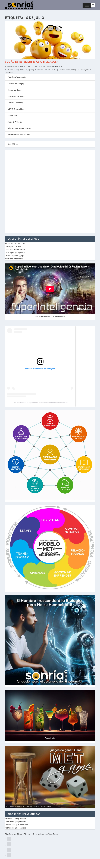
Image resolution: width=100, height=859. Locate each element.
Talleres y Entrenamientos (19, 128)
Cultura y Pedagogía (17, 83)
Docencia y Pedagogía (14, 255)
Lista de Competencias (15, 249)
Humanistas (22, 824)
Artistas (8, 818)
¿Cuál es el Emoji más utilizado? (31, 62)
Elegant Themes (24, 834)
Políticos (9, 828)
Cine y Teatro (20, 818)
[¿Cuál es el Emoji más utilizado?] (50, 58)
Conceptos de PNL (13, 246)
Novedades (13, 115)
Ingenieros (21, 821)
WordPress (53, 834)
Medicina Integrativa (14, 258)
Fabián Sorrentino (25, 66)
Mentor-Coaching (15, 102)
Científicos (9, 821)
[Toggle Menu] (87, 5)
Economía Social (15, 90)
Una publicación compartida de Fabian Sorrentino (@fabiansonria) (40, 402)
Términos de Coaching (15, 243)
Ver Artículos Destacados (19, 134)
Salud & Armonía (15, 122)
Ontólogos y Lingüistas (15, 252)
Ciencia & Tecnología (17, 77)
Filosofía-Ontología (16, 96)
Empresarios (20, 828)
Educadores (10, 824)
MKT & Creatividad (55, 66)
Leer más (9, 72)
